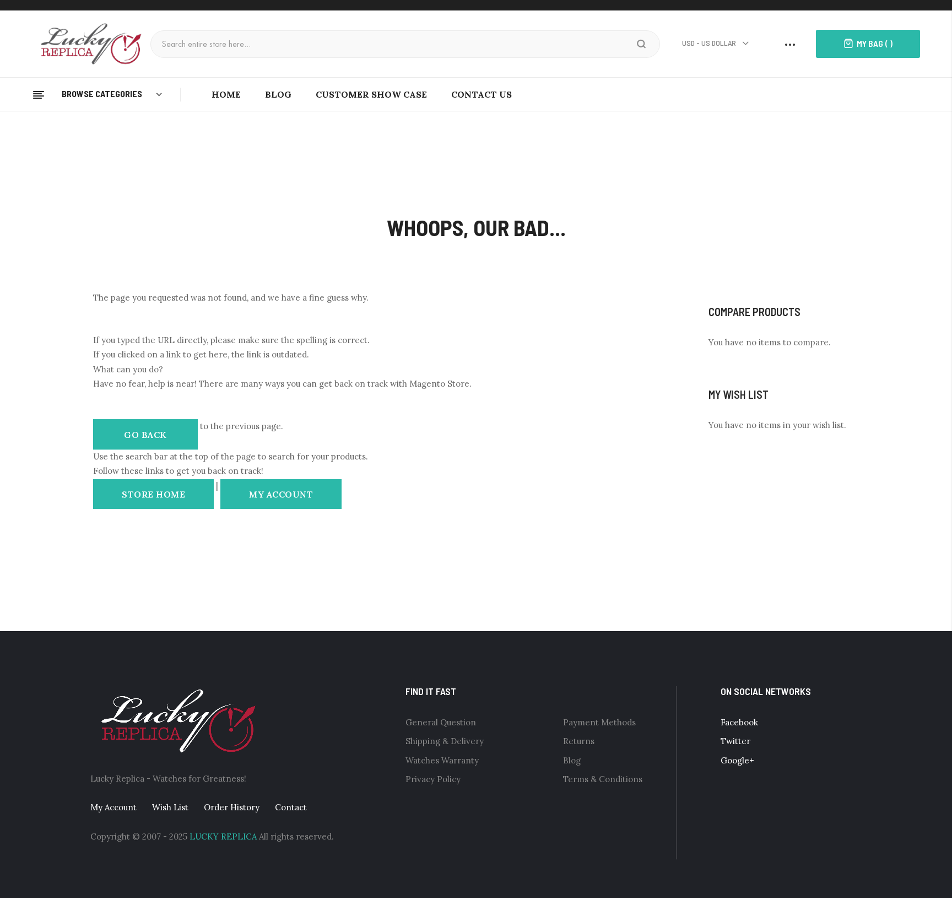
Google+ (737, 760)
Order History (231, 807)
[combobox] (395, 44)
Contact (291, 807)
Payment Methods (599, 722)
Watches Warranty (442, 760)
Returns (578, 741)
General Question (440, 722)
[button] (716, 44)
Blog (278, 94)
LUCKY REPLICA (223, 836)
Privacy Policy (433, 779)
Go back (145, 434)
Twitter (735, 741)
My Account (281, 493)
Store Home (153, 493)
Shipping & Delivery (444, 741)
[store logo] (95, 43)
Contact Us (481, 94)
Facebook (739, 722)
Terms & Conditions (602, 779)
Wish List (170, 807)
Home (226, 94)
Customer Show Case (371, 94)
